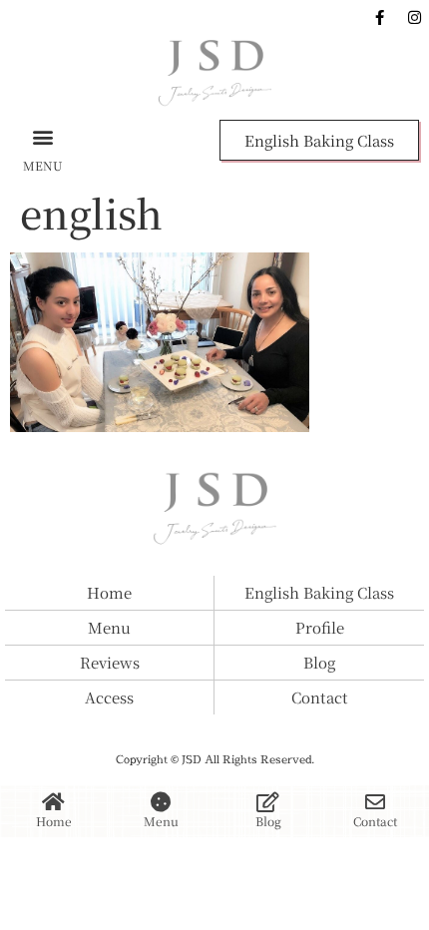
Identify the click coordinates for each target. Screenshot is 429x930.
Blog (268, 820)
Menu (161, 820)
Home (54, 820)
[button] (43, 136)
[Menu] (161, 802)
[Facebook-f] (379, 17)
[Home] (54, 802)
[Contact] (375, 802)
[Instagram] (414, 17)
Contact (375, 820)
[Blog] (268, 802)
